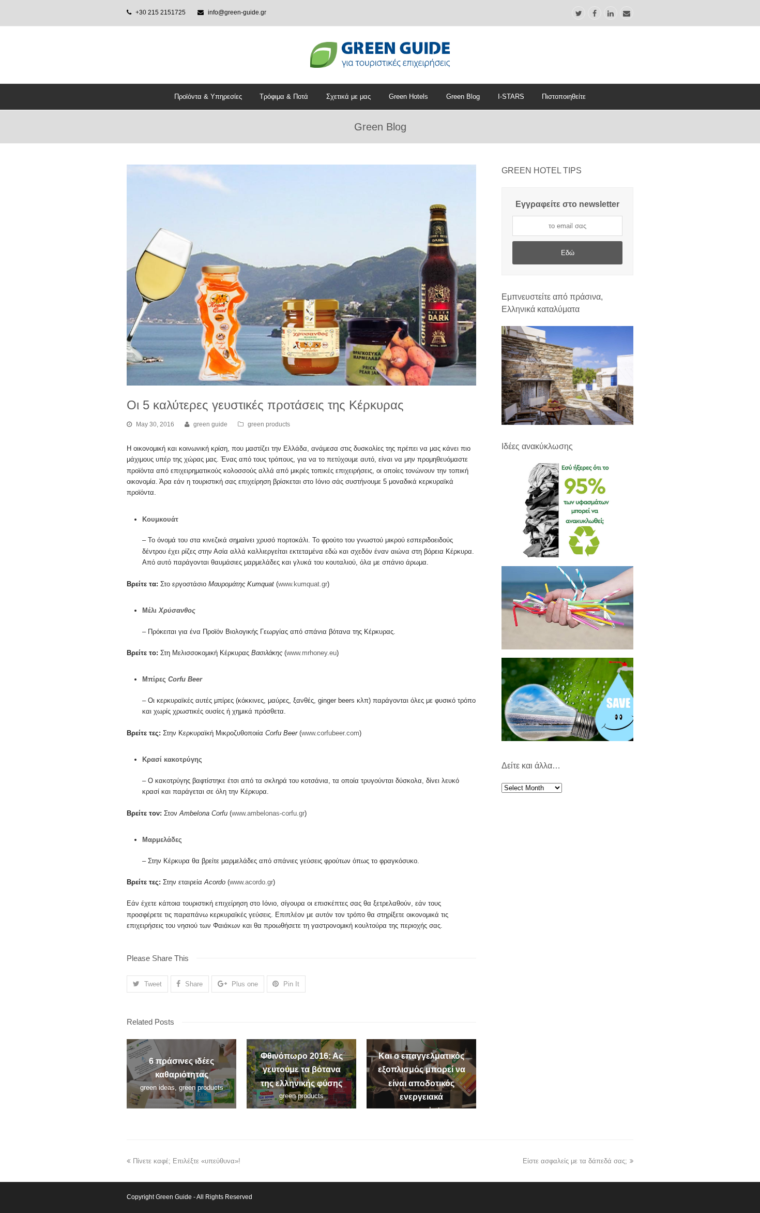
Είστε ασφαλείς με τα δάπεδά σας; (575, 1161)
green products (269, 424)
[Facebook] (594, 13)
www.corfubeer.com (330, 733)
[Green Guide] (380, 55)
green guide (210, 424)
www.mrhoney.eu (311, 653)
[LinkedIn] (610, 13)
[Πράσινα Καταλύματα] (567, 375)
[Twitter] (578, 13)
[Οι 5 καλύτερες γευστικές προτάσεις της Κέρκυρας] (301, 275)
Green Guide (174, 1197)
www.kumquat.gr (302, 584)
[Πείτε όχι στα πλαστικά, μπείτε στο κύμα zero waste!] (567, 647)
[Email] (626, 13)
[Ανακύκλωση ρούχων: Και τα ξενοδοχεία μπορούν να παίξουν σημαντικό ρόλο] (567, 555)
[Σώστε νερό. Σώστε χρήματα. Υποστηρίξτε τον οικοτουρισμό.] (567, 739)
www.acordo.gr (251, 882)
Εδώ (567, 253)
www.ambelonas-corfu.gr (268, 813)
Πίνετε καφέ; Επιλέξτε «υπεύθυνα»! (186, 1161)
